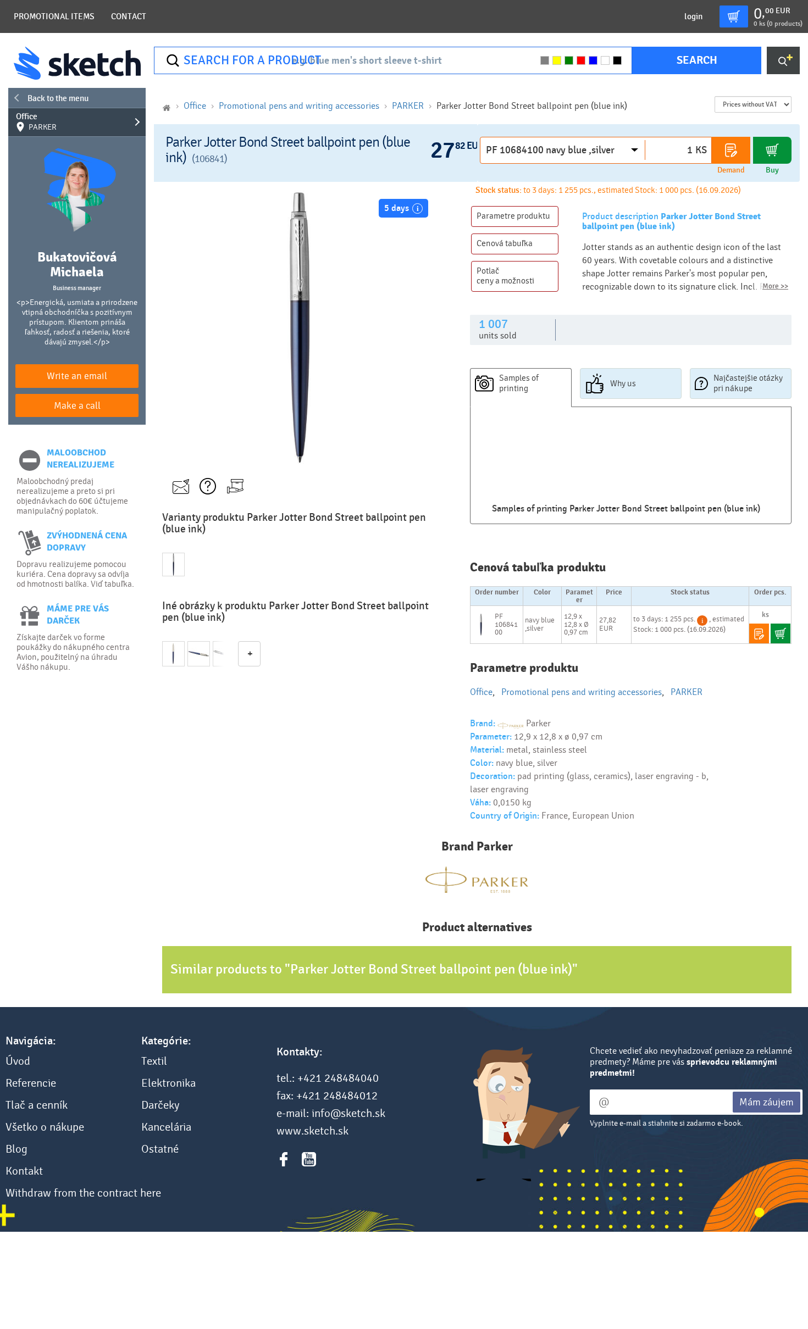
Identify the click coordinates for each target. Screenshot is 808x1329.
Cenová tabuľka (505, 243)
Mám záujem (766, 1102)
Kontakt (24, 1171)
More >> (775, 286)
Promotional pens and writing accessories (299, 106)
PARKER (408, 106)
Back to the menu (57, 98)
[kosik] (734, 16)
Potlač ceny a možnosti (505, 276)
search (697, 60)
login (693, 16)
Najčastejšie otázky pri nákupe (748, 383)
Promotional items (54, 16)
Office (36, 122)
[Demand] (731, 150)
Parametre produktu (513, 216)
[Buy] (772, 150)
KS (701, 150)
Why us (623, 383)
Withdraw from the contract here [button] (83, 1193)
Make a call (77, 406)
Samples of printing (519, 383)
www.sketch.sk (312, 1131)
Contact (128, 16)
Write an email (77, 376)
